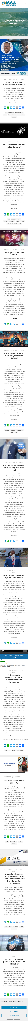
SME (16, 432)
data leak (13, 219)
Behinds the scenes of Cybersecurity (14, 112)
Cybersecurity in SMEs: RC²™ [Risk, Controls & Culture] (14, 355)
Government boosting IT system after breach (14, 576)
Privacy (18, 221)
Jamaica (21, 926)
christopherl (13, 841)
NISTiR (13, 750)
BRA (9, 219)
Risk (12, 432)
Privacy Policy (17, 1019)
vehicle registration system (14, 223)
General (22, 79)
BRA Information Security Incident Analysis (14, 145)
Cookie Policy (10, 1019)
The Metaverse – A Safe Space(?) (14, 781)
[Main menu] (25, 4)
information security (9, 221)
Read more (14, 208)
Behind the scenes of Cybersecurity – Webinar (14, 83)
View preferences (14, 1015)
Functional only (14, 1011)
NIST (10, 750)
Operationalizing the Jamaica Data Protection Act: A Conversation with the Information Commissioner (14, 879)
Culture (13, 430)
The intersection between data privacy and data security (14, 467)
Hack (19, 219)
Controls (7, 430)
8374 (6, 750)
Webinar (14, 117)
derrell (20, 841)
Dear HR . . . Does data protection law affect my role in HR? (14, 961)
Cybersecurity (20, 430)
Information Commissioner (11, 926)
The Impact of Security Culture (14, 253)
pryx (23, 221)
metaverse (14, 843)
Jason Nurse (21, 114)
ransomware (20, 750)
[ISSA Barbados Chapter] (8, 4)
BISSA (5, 114)
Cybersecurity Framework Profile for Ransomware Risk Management (14, 678)
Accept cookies (14, 1007)
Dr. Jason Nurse (12, 114)
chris (7, 841)
